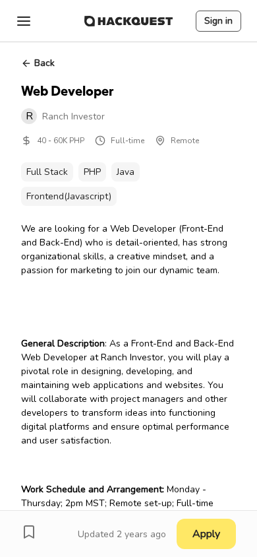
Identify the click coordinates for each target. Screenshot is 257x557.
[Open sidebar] (24, 21)
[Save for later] (29, 532)
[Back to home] (128, 21)
